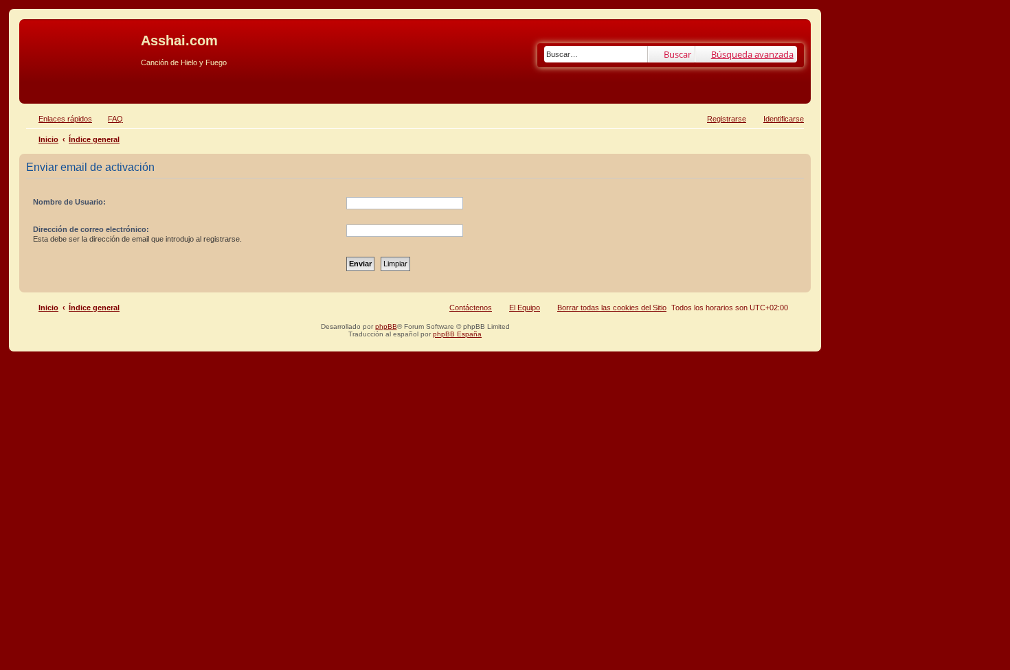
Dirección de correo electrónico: (91, 229)
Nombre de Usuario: (69, 202)
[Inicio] (82, 45)
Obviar (34, 84)
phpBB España (457, 334)
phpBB (386, 326)
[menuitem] (109, 119)
